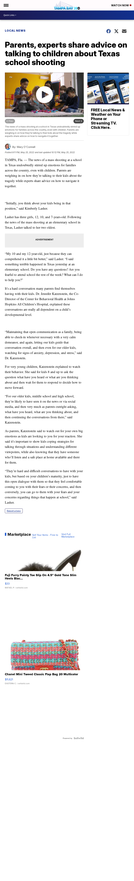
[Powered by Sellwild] (79, 738)
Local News (15, 30)
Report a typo (14, 511)
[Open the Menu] (6, 5)
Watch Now (120, 5)
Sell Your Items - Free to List (45, 536)
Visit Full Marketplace (68, 535)
